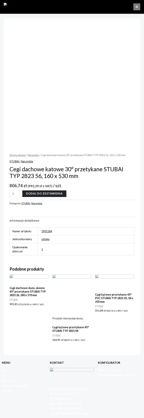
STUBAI (15, 161)
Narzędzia (33, 155)
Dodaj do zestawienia (44, 193)
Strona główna (18, 155)
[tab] (24, 221)
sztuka (45, 239)
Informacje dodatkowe (24, 220)
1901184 (46, 231)
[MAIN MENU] (136, 6)
